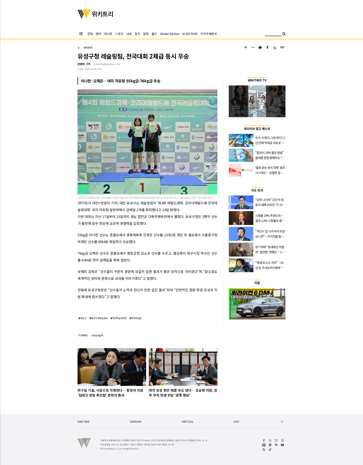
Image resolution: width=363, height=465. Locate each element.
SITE (236, 421)
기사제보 (83, 335)
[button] (245, 47)
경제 (90, 33)
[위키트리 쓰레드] (282, 440)
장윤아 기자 (84, 64)
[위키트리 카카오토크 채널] (270, 445)
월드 (154, 33)
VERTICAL (188, 421)
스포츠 (119, 33)
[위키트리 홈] (84, 17)
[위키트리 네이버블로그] (276, 445)
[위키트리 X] (270, 440)
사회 (129, 33)
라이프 (108, 33)
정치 (137, 33)
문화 (146, 33)
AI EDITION (189, 33)
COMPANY (135, 421)
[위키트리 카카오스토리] (264, 445)
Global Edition (170, 33)
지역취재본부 (208, 33)
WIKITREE (83, 421)
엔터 (98, 33)
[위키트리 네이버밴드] (264, 449)
